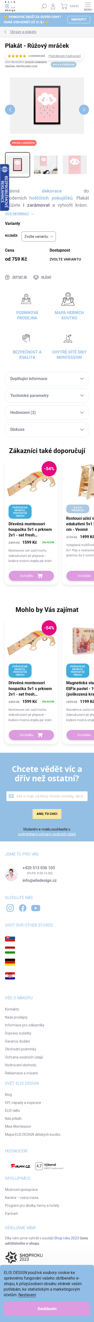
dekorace (52, 191)
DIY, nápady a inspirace (23, 1103)
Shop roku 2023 (66, 1238)
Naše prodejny (16, 1017)
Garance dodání (17, 1041)
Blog (8, 1095)
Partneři (11, 1214)
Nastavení (27, 1294)
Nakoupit (78, 19)
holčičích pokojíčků (50, 198)
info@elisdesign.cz (40, 881)
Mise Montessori (18, 1126)
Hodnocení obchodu (20, 1065)
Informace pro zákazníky (24, 1025)
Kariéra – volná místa (21, 1198)
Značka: (21, 66)
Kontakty (12, 1009)
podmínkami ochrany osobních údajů (47, 834)
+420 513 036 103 (39, 868)
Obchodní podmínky (20, 1049)
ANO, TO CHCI (47, 814)
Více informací (17, 214)
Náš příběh (13, 1119)
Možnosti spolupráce (21, 1190)
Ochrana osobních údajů (24, 1057)
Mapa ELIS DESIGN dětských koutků (32, 1134)
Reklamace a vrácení (21, 1073)
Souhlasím (47, 1308)
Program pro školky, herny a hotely (32, 1205)
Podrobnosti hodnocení (65, 56)
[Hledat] (44, 6)
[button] (31, 551)
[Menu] (87, 6)
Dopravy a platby (18, 1033)
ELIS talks (12, 1110)
